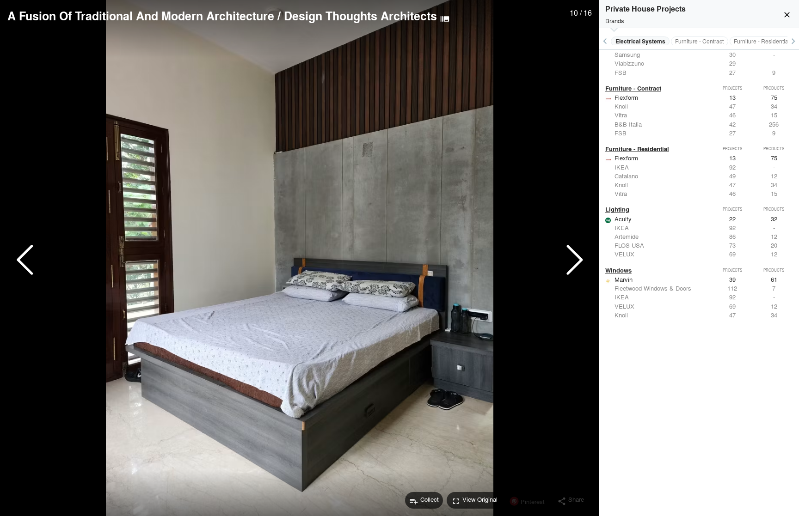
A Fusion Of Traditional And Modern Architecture (140, 15)
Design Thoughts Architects (360, 15)
